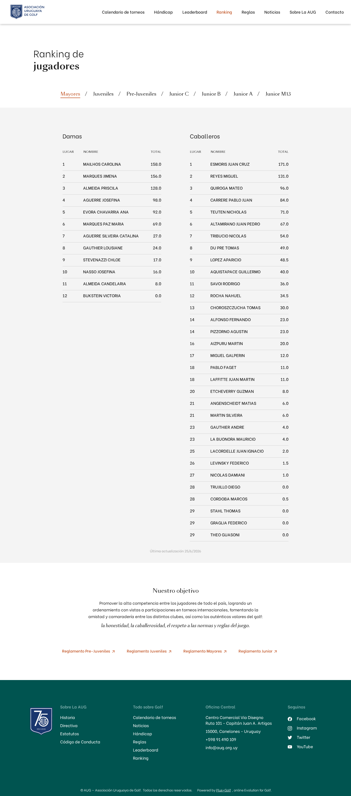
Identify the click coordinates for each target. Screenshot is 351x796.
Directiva (69, 725)
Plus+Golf (223, 789)
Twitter (303, 737)
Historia (67, 717)
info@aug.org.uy (222, 747)
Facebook (306, 718)
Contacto (334, 12)
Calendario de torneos (123, 12)
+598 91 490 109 (221, 739)
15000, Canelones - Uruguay (233, 731)
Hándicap (163, 12)
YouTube (305, 746)
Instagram (307, 728)
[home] (27, 12)
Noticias (272, 12)
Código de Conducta (80, 742)
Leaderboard (194, 12)
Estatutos (69, 733)
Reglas (248, 12)
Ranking (224, 12)
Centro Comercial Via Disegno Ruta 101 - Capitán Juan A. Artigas (239, 720)
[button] (303, 12)
